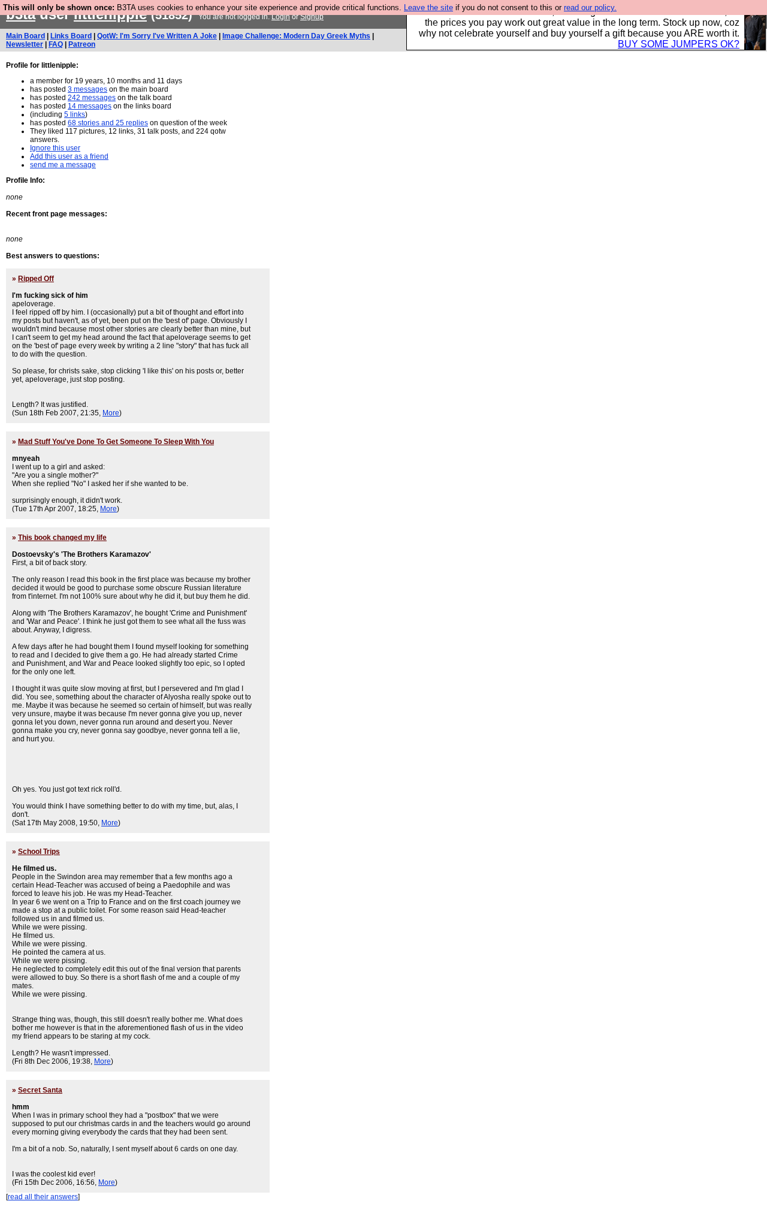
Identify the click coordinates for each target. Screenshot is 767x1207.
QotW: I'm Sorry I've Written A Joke (157, 36)
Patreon (81, 44)
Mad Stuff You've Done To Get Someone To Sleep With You (116, 441)
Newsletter (24, 44)
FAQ (56, 44)
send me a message (63, 165)
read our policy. (590, 7)
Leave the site (428, 7)
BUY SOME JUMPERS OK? (678, 44)
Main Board (25, 36)
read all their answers (43, 1197)
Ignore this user (55, 148)
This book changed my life (62, 537)
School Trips (39, 851)
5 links (74, 114)
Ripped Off (36, 278)
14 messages (89, 106)
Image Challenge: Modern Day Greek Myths (296, 36)
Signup (312, 17)
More (110, 413)
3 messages (87, 89)
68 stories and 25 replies (108, 123)
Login (280, 17)
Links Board (71, 36)
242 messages (92, 97)
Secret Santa (40, 1090)
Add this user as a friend (69, 156)
